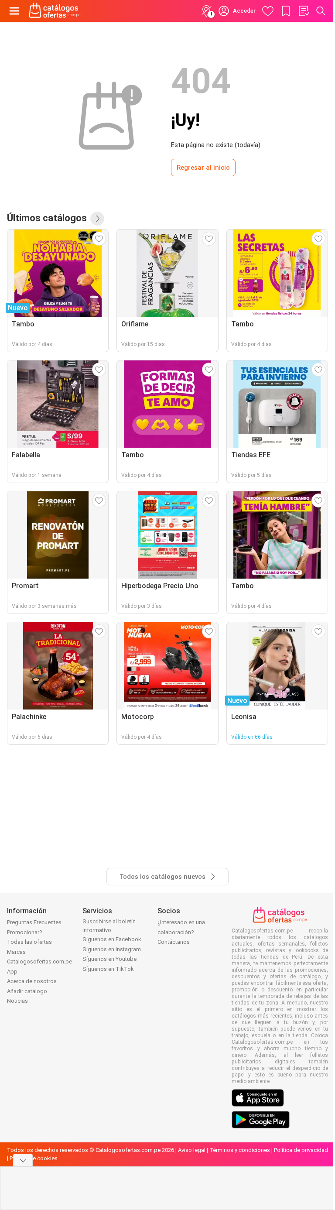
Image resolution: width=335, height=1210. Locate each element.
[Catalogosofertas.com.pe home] (55, 11)
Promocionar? (24, 932)
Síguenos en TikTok (108, 969)
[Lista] (304, 11)
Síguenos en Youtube (109, 959)
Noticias (17, 1000)
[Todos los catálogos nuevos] (97, 219)
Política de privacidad (301, 1150)
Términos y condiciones (239, 1150)
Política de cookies (34, 1158)
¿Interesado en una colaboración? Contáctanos (181, 932)
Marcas (16, 952)
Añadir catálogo (27, 991)
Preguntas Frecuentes (34, 922)
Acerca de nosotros (32, 981)
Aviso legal (191, 1150)
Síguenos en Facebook (111, 939)
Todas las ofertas (29, 942)
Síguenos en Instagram (111, 949)
